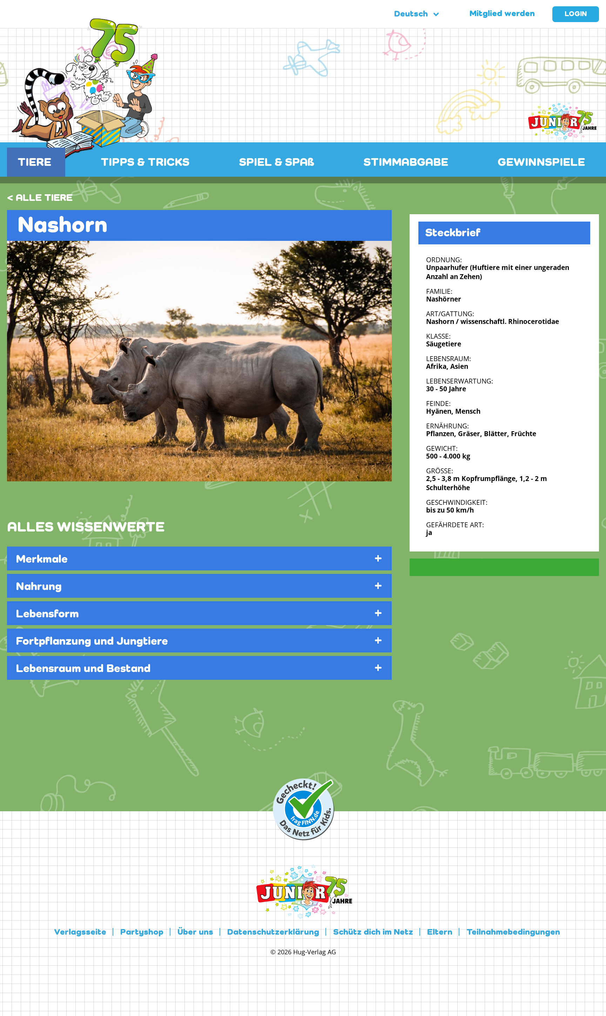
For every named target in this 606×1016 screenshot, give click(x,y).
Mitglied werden (502, 14)
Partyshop (141, 932)
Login (576, 14)
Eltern (439, 932)
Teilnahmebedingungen (513, 932)
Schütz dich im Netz (373, 932)
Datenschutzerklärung (273, 932)
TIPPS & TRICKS (145, 162)
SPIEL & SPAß (276, 162)
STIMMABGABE (406, 162)
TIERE (34, 162)
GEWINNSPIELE (541, 162)
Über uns (195, 932)
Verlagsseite (80, 932)
